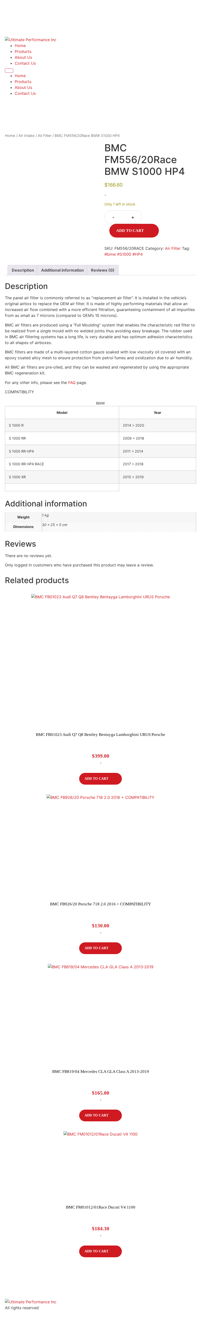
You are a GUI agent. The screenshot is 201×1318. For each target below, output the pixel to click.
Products (23, 51)
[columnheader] (62, 412)
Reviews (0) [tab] (102, 270)
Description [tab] (23, 270)
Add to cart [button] (96, 778)
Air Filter (44, 135)
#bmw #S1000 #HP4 (123, 254)
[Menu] (9, 70)
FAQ (71, 382)
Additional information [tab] (62, 270)
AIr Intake (26, 135)
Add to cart (130, 230)
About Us (23, 57)
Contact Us (25, 63)
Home (20, 45)
